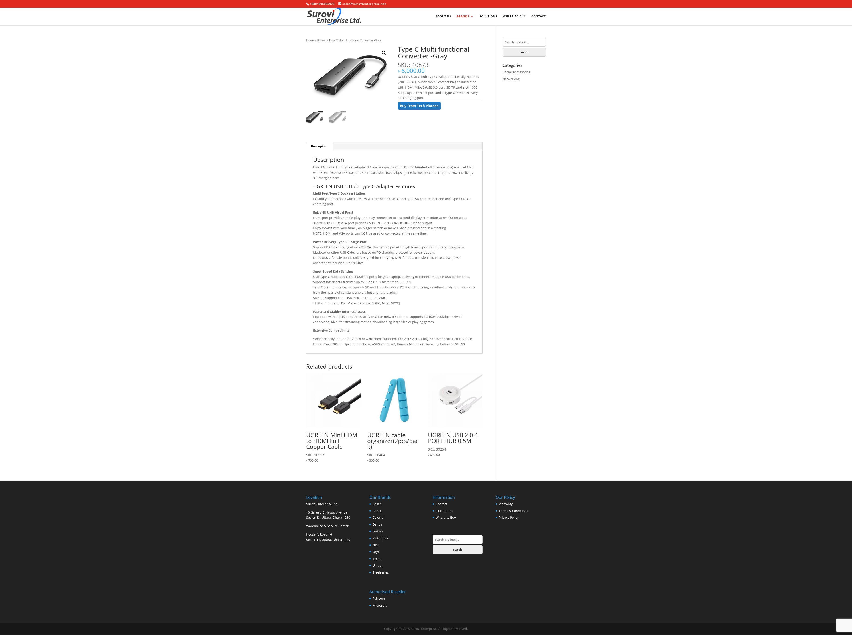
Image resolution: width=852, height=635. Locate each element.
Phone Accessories (516, 72)
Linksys (378, 531)
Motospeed (381, 538)
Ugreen (321, 40)
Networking (511, 79)
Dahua (377, 524)
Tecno (377, 558)
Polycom (379, 598)
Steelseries (381, 572)
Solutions (488, 16)
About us (443, 16)
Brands (463, 16)
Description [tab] (319, 146)
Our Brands (444, 511)
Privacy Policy (509, 517)
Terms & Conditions (513, 511)
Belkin (377, 504)
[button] (384, 53)
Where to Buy (514, 16)
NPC (376, 545)
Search (524, 52)
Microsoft (380, 605)
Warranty (506, 504)
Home (310, 40)
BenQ (377, 511)
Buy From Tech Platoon (419, 105)
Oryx (376, 552)
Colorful (378, 517)
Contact (538, 16)
